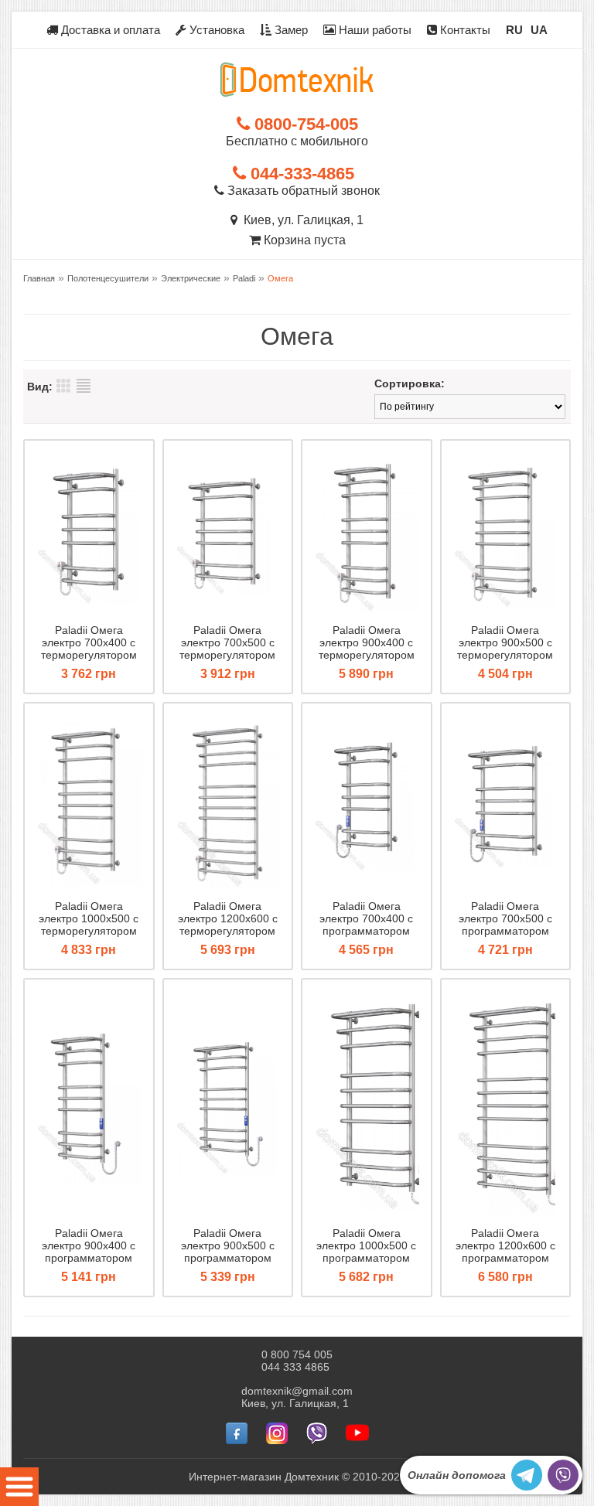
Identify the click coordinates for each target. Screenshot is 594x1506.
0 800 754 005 (297, 1354)
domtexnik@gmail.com (297, 1391)
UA (539, 29)
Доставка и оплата (109, 29)
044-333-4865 (300, 173)
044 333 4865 (295, 1367)
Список (83, 386)
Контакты (463, 29)
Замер (289, 29)
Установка (215, 29)
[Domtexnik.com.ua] (297, 79)
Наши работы (373, 29)
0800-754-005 (304, 124)
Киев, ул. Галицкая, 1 (300, 220)
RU (514, 29)
